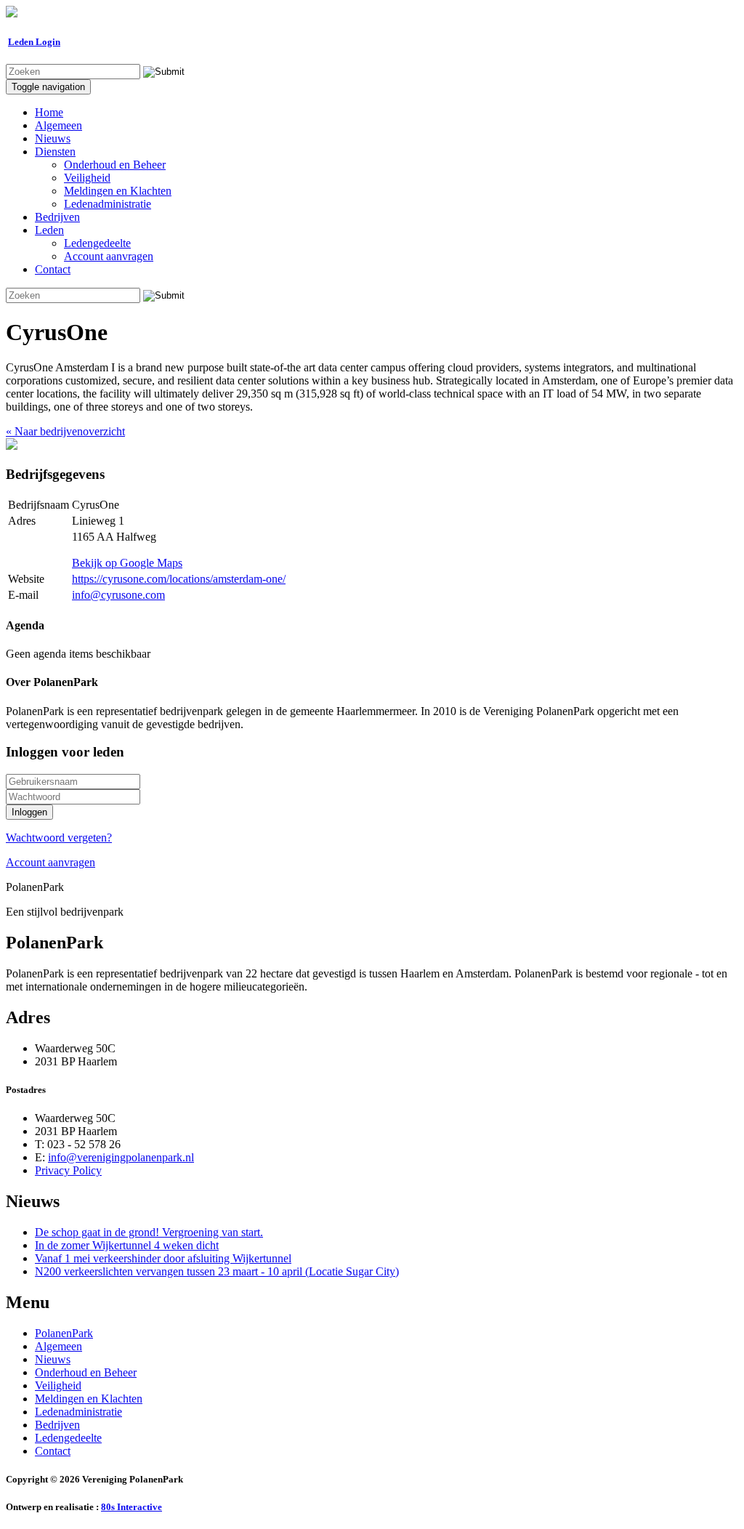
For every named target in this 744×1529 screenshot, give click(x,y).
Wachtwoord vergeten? (59, 837)
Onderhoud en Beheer (115, 164)
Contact (52, 269)
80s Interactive (131, 1506)
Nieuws (52, 138)
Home (49, 112)
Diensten (55, 151)
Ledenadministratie (107, 204)
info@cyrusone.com (118, 595)
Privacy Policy (68, 1170)
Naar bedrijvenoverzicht (65, 431)
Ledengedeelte (97, 243)
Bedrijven (57, 217)
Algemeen (58, 125)
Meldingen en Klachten (117, 191)
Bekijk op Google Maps (127, 563)
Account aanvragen (108, 256)
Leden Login (34, 41)
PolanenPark (64, 1333)
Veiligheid (87, 178)
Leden (49, 230)
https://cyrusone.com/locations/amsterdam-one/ (179, 579)
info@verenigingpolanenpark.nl (121, 1157)
